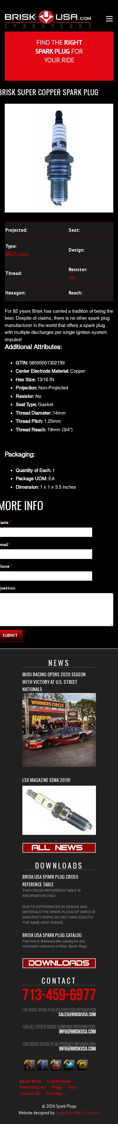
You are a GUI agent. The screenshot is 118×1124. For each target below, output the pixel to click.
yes (72, 277)
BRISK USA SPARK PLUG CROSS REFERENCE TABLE (50, 880)
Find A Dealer (59, 1081)
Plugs (57, 1087)
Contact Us (30, 1093)
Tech (72, 1087)
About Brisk (30, 1081)
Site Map (54, 1093)
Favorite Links (33, 1087)
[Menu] (109, 18)
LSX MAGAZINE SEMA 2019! (46, 779)
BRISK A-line (17, 253)
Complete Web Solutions (77, 1112)
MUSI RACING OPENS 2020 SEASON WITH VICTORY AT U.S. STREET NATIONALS (54, 682)
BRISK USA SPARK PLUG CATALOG (52, 934)
